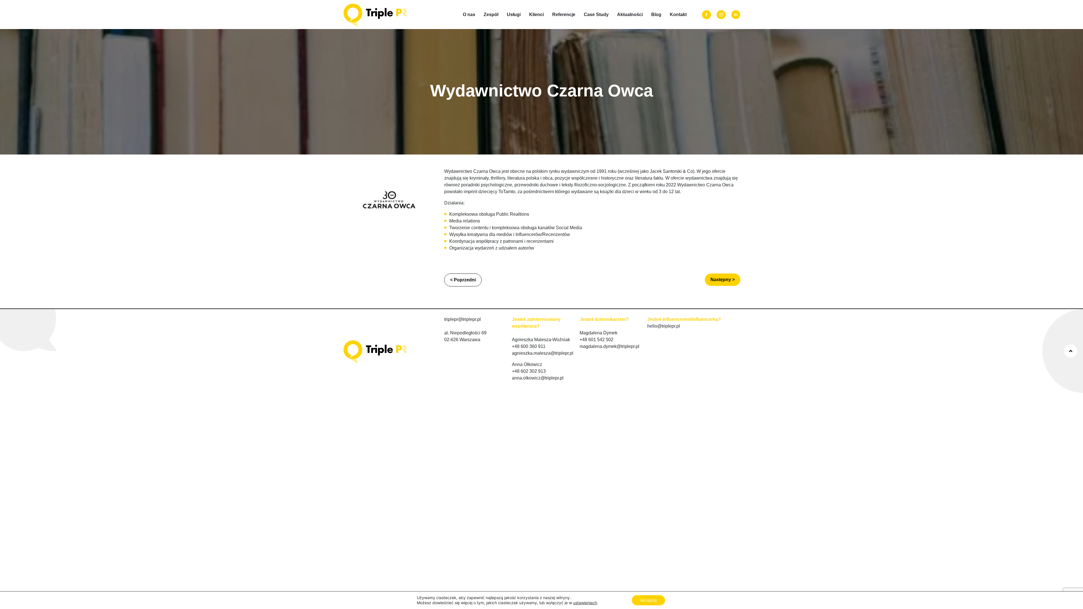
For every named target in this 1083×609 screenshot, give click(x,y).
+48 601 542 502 (596, 339)
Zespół (491, 14)
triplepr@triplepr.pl (462, 319)
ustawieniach (585, 602)
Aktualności (630, 14)
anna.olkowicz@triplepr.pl (537, 378)
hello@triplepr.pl (663, 326)
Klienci (536, 14)
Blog (656, 14)
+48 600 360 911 (528, 346)
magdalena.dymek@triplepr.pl (609, 346)
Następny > (722, 279)
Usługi (514, 14)
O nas (469, 14)
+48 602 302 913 (529, 371)
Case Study (596, 14)
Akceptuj (648, 600)
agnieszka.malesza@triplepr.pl (542, 353)
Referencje (563, 14)
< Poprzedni (463, 279)
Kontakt (678, 14)
